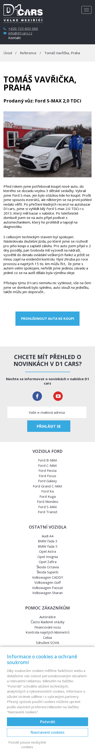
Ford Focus (47, 475)
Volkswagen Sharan (47, 592)
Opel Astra (47, 551)
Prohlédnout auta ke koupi (47, 318)
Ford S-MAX (47, 506)
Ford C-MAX (47, 465)
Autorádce (47, 616)
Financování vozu (47, 627)
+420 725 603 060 (23, 28)
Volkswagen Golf (47, 582)
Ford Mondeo (47, 501)
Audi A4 (47, 536)
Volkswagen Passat (47, 587)
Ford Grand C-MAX (47, 486)
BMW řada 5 (47, 546)
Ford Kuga (47, 496)
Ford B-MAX (47, 460)
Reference (28, 53)
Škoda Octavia (47, 567)
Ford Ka (47, 491)
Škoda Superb (47, 572)
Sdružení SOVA (47, 642)
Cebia (47, 637)
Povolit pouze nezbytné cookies (27, 744)
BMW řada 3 (47, 541)
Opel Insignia (47, 556)
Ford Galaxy (47, 481)
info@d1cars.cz (20, 33)
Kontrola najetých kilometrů (47, 632)
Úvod (7, 53)
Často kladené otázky (48, 622)
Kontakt (14, 38)
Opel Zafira (47, 561)
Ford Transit (47, 512)
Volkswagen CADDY (47, 577)
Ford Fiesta (47, 470)
